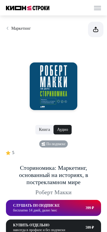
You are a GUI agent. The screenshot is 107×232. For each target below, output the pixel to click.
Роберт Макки (53, 192)
